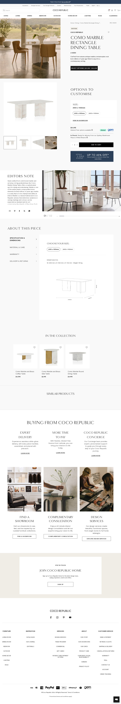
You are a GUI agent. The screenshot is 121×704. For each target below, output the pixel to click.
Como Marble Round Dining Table (76, 372)
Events (59, 5)
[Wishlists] (115, 10)
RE (29, 453)
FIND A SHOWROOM (24, 536)
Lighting (88, 16)
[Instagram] (57, 617)
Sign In (93, 5)
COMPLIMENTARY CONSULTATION (60, 536)
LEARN (23, 453)
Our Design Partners (48, 5)
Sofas (6, 16)
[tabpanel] (30, 109)
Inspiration (25, 5)
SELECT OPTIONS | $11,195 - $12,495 (84, 68)
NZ (97, 5)
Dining (29, 16)
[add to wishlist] (108, 32)
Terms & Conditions (74, 692)
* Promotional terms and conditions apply (60, 696)
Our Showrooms (78, 5)
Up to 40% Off (66, 2)
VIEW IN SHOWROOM (80, 120)
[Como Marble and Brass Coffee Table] (25, 356)
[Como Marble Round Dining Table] (78, 356)
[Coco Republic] (60, 10)
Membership (67, 5)
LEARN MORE (60, 453)
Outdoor (57, 16)
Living (18, 16)
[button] (92, 156)
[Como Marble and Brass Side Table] (51, 356)
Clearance (113, 16)
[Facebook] (51, 617)
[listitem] (25, 361)
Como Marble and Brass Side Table (51, 372)
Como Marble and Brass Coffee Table (25, 372)
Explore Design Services (96, 538)
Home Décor (72, 16)
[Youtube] (70, 617)
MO (26, 453)
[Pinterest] (64, 617)
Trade (87, 5)
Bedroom (42, 16)
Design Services (35, 5)
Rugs (100, 16)
